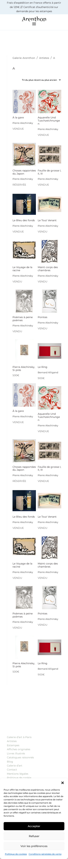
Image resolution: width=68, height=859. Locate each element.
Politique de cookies (16, 854)
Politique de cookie (19, 777)
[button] (62, 783)
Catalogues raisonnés (20, 757)
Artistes (12, 741)
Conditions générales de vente (45, 854)
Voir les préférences (34, 846)
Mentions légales (17, 773)
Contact (12, 769)
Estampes (13, 745)
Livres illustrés (16, 753)
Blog (10, 761)
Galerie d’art (14, 765)
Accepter (34, 826)
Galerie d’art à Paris (19, 737)
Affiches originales (18, 749)
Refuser (34, 836)
